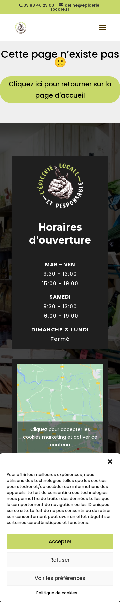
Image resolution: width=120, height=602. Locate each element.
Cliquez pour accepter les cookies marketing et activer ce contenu (60, 437)
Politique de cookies (56, 593)
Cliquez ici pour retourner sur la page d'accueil (60, 89)
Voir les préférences (60, 578)
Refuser (60, 559)
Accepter (60, 541)
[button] (110, 461)
